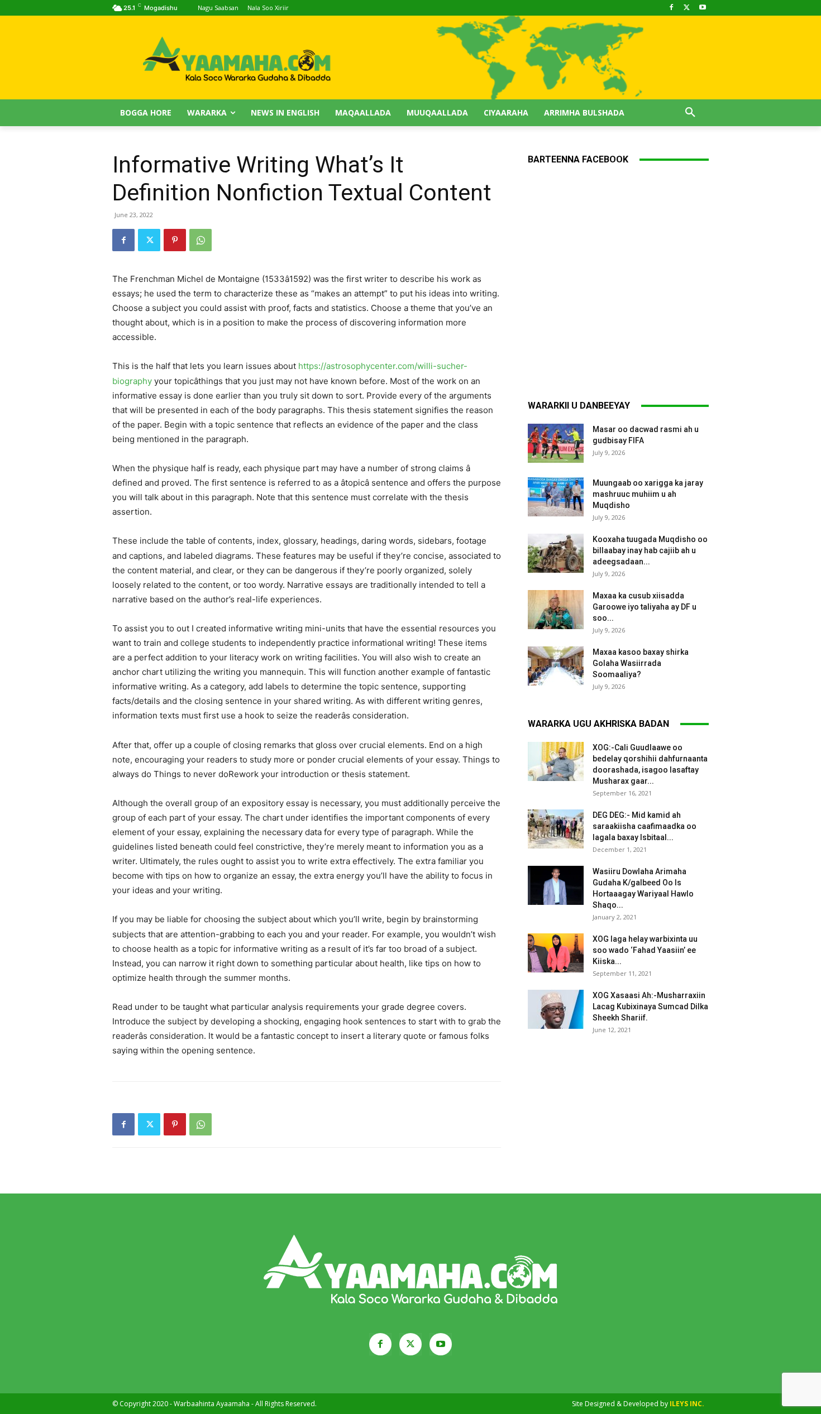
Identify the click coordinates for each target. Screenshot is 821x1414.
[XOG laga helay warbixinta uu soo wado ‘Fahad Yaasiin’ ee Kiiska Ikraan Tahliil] (556, 952)
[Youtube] (702, 8)
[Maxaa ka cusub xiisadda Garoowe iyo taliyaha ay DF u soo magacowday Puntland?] (556, 609)
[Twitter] (686, 8)
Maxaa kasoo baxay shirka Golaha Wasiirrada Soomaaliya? (641, 663)
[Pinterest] (175, 240)
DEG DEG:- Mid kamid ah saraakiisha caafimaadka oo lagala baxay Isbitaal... (644, 826)
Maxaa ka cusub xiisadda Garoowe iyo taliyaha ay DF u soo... (644, 606)
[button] (690, 112)
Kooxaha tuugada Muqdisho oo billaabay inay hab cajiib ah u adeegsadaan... (650, 550)
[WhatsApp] (200, 240)
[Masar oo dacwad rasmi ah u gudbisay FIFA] (556, 443)
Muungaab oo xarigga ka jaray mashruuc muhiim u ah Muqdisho (648, 494)
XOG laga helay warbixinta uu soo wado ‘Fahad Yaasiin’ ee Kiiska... (645, 950)
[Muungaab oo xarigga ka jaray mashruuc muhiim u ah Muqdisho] (556, 496)
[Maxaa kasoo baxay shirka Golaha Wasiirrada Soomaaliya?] (556, 666)
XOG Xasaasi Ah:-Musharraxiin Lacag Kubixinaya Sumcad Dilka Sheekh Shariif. (650, 1006)
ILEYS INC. (687, 1403)
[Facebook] (671, 8)
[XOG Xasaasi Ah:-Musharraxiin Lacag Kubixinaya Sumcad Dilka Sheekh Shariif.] (556, 1009)
